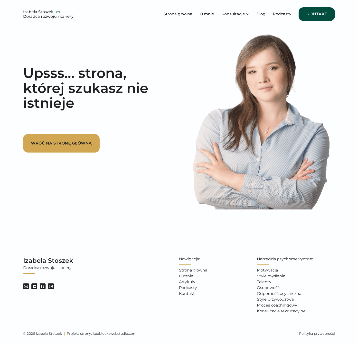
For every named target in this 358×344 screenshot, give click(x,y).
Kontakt (316, 14)
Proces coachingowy (277, 305)
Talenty (264, 282)
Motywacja (267, 270)
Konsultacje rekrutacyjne (281, 311)
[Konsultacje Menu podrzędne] (247, 14)
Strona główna (177, 14)
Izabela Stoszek (38, 11)
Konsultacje (233, 14)
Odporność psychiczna (279, 293)
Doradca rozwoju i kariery (48, 16)
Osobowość (268, 287)
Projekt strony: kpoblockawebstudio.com (102, 333)
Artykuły (187, 282)
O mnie (207, 14)
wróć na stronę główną (61, 143)
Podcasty (282, 14)
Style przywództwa (275, 299)
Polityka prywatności (317, 333)
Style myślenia (271, 276)
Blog (260, 14)
